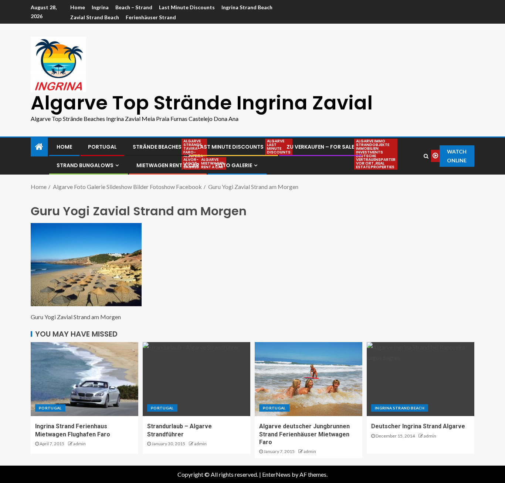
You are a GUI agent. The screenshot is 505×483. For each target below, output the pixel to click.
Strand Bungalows (85, 165)
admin (79, 443)
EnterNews (276, 474)
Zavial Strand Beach (94, 17)
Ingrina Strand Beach (246, 7)
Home (77, 7)
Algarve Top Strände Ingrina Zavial (202, 102)
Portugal (102, 147)
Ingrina (100, 7)
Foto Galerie (233, 165)
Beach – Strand (133, 7)
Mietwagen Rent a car (167, 165)
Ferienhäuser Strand (151, 17)
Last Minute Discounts (187, 7)
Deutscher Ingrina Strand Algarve (418, 426)
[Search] (426, 156)
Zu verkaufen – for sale (320, 147)
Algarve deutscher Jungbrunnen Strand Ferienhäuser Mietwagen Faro (304, 434)
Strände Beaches (157, 147)
